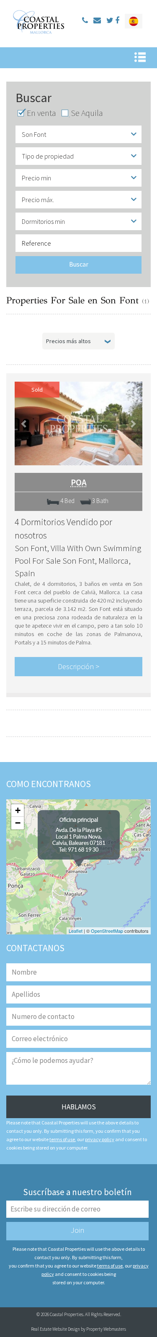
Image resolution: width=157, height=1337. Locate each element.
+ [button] (18, 810)
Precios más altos (68, 341)
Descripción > (78, 666)
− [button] (18, 823)
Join (78, 1230)
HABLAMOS (79, 1106)
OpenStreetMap (107, 930)
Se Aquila (87, 113)
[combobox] (78, 134)
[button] (24, 423)
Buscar (78, 264)
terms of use (62, 1139)
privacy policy (99, 1139)
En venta (41, 113)
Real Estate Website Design (55, 1329)
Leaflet (75, 930)
